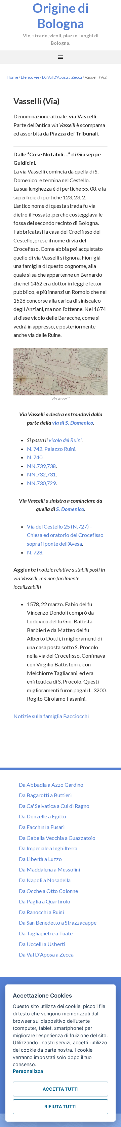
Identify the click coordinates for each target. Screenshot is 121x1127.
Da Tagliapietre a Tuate (46, 933)
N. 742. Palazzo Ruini (51, 448)
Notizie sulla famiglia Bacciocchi (51, 716)
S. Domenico (70, 509)
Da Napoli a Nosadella (45, 880)
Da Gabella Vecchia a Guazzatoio (57, 837)
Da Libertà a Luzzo (40, 859)
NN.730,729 (41, 483)
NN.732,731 (41, 474)
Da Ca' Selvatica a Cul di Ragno (54, 806)
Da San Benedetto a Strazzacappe (57, 922)
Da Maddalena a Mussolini (49, 869)
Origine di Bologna (61, 15)
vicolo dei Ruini (65, 440)
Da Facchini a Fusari (42, 827)
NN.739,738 (41, 466)
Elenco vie (30, 77)
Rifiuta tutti (60, 1106)
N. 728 (34, 552)
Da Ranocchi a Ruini (41, 912)
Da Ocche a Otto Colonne (48, 891)
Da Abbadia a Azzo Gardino (51, 784)
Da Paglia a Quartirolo (44, 901)
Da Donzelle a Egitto (42, 816)
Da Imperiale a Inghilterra (48, 848)
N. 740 (34, 457)
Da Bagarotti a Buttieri (45, 795)
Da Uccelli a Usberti (42, 944)
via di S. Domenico (72, 422)
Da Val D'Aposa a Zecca (62, 77)
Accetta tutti (61, 1089)
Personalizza (28, 1071)
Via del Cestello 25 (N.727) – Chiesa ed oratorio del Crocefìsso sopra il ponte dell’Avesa (65, 535)
